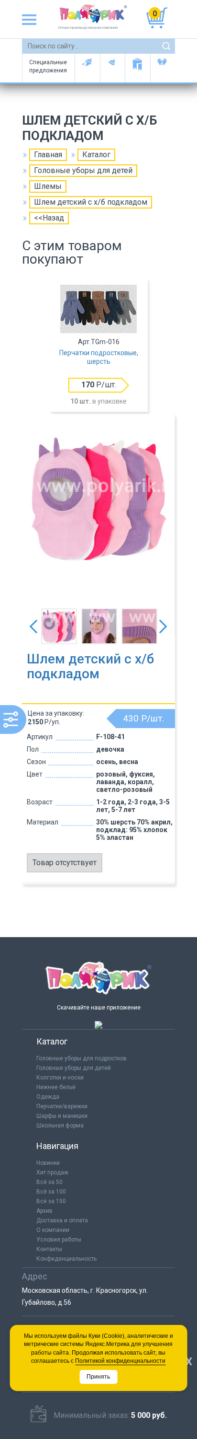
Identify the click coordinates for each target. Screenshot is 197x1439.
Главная (48, 154)
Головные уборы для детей (87, 68)
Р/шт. (98, 384)
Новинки (48, 1163)
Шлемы (48, 186)
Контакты (49, 1249)
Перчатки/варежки (62, 1106)
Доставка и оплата (62, 1220)
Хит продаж (52, 1172)
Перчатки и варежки (162, 68)
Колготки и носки (60, 1077)
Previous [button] (33, 626)
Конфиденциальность (66, 1258)
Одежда (47, 1096)
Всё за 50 (49, 1182)
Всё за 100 (51, 1191)
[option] (98, 346)
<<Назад (49, 217)
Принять (98, 1376)
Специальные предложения (48, 66)
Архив (44, 1210)
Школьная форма (60, 1125)
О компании (52, 1230)
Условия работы (58, 1239)
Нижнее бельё (56, 1087)
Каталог (96, 154)
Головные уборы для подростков (112, 68)
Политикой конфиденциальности (120, 1361)
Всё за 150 (51, 1201)
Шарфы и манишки (137, 68)
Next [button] (163, 626)
